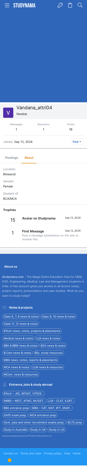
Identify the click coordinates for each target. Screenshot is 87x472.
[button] (7, 5)
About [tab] (28, 157)
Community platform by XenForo (27, 436)
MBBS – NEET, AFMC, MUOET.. (24, 400)
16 (70, 129)
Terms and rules (30, 453)
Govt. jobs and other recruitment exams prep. (34, 422)
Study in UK (38, 429)
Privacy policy (53, 453)
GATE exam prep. (15, 415)
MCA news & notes (16, 367)
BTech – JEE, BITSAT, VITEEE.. (23, 393)
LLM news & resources (48, 367)
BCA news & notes (53, 345)
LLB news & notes (48, 338)
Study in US (56, 429)
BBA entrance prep (16, 408)
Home (77, 453)
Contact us (10, 453)
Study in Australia (15, 429)
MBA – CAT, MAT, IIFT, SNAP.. (51, 408)
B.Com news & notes (17, 352)
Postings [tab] (11, 157)
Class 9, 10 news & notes (58, 316)
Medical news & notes (18, 338)
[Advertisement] (43, 56)
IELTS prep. (75, 422)
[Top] (4, 460)
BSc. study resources (49, 352)
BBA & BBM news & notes (20, 345)
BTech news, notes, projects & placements (32, 331)
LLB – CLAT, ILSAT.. (61, 400)
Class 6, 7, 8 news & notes (21, 316)
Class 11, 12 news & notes (21, 323)
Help (67, 453)
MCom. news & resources (21, 374)
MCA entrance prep (43, 415)
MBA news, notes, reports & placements (30, 360)
